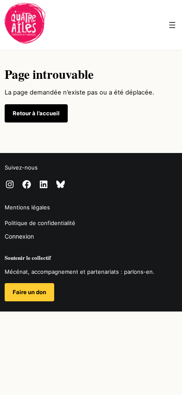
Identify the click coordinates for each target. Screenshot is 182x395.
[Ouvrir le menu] (172, 25)
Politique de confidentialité (40, 223)
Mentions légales (27, 207)
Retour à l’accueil (36, 113)
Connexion (19, 236)
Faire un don (29, 292)
